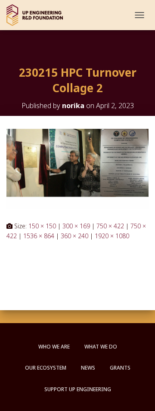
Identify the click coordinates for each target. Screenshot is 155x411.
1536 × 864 (38, 236)
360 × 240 (74, 236)
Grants (120, 367)
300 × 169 (76, 226)
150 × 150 (42, 226)
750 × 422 (110, 226)
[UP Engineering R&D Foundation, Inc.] (37, 15)
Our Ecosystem (45, 367)
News (88, 367)
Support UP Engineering (77, 389)
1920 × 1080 (112, 236)
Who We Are (54, 346)
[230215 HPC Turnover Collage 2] (77, 168)
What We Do (100, 346)
